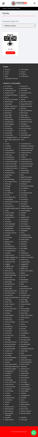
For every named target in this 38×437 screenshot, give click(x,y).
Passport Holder (25, 304)
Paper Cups (8, 302)
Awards (23, 99)
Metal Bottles (24, 279)
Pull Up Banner (25, 337)
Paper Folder (24, 302)
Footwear (23, 213)
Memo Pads (8, 277)
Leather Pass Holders (27, 257)
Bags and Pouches (26, 104)
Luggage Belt (24, 264)
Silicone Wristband (10, 357)
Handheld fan (9, 228)
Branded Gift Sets (26, 119)
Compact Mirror (9, 150)
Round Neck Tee (10, 346)
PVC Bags (8, 340)
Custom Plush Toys (26, 161)
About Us (7, 69)
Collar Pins (8, 148)
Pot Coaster (8, 328)
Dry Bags (7, 186)
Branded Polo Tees (26, 122)
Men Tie (23, 277)
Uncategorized (25, 395)
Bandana (23, 108)
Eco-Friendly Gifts (10, 197)
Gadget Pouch (25, 217)
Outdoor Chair (25, 297)
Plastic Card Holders (27, 315)
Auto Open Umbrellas (11, 99)
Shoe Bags (8, 355)
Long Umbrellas (25, 262)
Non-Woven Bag (10, 293)
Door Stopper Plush (11, 181)
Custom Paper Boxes (11, 161)
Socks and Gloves (26, 360)
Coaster (7, 144)
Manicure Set (9, 271)
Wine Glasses (9, 411)
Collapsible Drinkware (27, 146)
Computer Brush (10, 152)
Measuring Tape (10, 273)
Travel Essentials (10, 386)
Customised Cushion (11, 168)
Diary (22, 175)
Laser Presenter (25, 255)
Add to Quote (10, 52)
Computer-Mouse (26, 152)
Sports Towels (25, 364)
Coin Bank (8, 146)
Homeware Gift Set (10, 233)
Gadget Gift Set (9, 217)
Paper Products (9, 304)
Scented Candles (10, 349)
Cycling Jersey (9, 170)
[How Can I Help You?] (33, 432)
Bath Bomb (8, 113)
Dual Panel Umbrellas (27, 186)
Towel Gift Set (9, 384)
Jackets (7, 239)
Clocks (23, 139)
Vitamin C (8, 402)
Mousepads (24, 286)
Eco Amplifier (24, 188)
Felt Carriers (8, 204)
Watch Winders (25, 404)
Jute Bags (8, 244)
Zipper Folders (9, 420)
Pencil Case (8, 306)
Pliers (22, 320)
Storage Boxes (9, 371)
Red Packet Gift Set (10, 342)
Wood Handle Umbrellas (9, 414)
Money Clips (8, 286)
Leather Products (10, 259)
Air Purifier (24, 90)
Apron (7, 97)
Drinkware (24, 184)
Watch (7, 404)
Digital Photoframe (26, 177)
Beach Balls (8, 115)
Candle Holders (25, 126)
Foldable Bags (25, 206)
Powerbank (8, 331)
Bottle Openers (25, 117)
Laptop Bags (24, 253)
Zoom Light (24, 420)
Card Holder (8, 133)
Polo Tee (7, 324)
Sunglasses (8, 373)
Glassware (8, 222)
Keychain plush (9, 246)
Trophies (7, 393)
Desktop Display (10, 173)
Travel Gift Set (25, 386)
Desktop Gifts (11, 8)
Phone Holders (25, 308)
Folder (7, 210)
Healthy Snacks (9, 230)
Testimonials (24, 76)
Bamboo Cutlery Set (11, 106)
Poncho (23, 324)
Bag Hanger (8, 104)
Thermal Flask (25, 378)
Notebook (24, 293)
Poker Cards (24, 322)
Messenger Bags (10, 279)
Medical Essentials (10, 275)
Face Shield (24, 202)
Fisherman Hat (9, 206)
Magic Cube (24, 268)
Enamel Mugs (9, 199)
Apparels (23, 95)
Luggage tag (24, 266)
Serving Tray (8, 353)
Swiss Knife (24, 375)
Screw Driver (9, 351)
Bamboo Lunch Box (26, 106)
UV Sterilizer (8, 400)
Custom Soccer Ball (10, 164)
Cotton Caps (24, 155)
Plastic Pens (8, 320)
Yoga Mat (23, 417)
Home (6, 74)
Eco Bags (7, 190)
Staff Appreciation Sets (12, 366)
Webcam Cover (9, 407)
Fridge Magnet (9, 215)
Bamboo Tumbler (10, 108)
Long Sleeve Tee (10, 262)
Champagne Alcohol (11, 137)
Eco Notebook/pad (26, 193)
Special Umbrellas (26, 362)
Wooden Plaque (25, 413)
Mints (22, 284)
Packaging (8, 300)
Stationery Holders (10, 369)
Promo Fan (8, 333)
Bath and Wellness (26, 110)
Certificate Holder (26, 135)
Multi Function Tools (11, 291)
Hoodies (7, 235)
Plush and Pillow (10, 322)
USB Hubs (24, 398)
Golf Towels (24, 224)
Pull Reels (8, 337)
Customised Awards (11, 166)
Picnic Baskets (25, 311)
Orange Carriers (25, 295)
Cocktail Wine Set (26, 144)
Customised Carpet (26, 166)
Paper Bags (24, 300)
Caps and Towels (26, 128)
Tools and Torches (10, 382)
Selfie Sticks (24, 351)
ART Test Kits (24, 97)
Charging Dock (25, 137)
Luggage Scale (9, 266)
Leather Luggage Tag (11, 257)
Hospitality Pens (25, 235)
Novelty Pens (9, 295)
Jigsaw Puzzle (9, 242)
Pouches (23, 328)
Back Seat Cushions (27, 102)
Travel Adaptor (25, 384)
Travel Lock (8, 389)
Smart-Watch (9, 360)
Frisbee (23, 215)
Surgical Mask (25, 373)
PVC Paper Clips (25, 340)
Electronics (24, 197)
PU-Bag (23, 335)
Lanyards (8, 253)
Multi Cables (8, 288)
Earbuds (7, 188)
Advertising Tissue (10, 90)
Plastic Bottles (9, 315)
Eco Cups (23, 190)
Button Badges (9, 124)
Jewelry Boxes (25, 239)
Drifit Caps (8, 184)
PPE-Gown (24, 331)
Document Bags (9, 179)
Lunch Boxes (9, 268)
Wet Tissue (24, 407)
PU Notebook (25, 333)
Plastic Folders (25, 317)
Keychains (24, 246)
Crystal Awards (9, 157)
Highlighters (24, 230)
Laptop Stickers (9, 255)
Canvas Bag (8, 128)
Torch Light (24, 382)
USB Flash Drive (9, 398)
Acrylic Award (9, 88)
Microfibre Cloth (10, 284)
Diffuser (7, 177)
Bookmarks (8, 117)
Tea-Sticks (8, 378)
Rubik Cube (24, 346)
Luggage (7, 264)
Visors (22, 400)
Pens (22, 306)
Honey (23, 233)
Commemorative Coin (27, 148)
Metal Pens (24, 282)
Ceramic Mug (9, 135)
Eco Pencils (24, 195)
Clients (7, 72)
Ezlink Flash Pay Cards (11, 202)
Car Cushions (9, 131)
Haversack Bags (25, 228)
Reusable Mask (25, 344)
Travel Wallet (24, 391)
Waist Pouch (24, 402)
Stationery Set (25, 369)
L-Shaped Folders (10, 251)
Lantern (23, 251)
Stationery (24, 366)
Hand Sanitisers (25, 226)
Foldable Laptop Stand (11, 208)
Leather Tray (24, 259)
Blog (6, 76)
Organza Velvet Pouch (11, 297)
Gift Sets (7, 219)
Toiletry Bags (9, 380)
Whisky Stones (9, 409)
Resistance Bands (10, 344)
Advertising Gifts (26, 88)
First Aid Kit (24, 204)
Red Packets (24, 342)
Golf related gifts (10, 224)
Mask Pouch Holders (27, 271)
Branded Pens (9, 122)
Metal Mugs (8, 282)
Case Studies (25, 69)
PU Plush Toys (9, 335)
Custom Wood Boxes (27, 164)
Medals (23, 273)
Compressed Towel (26, 150)
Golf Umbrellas (9, 226)
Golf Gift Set (24, 222)
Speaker (7, 362)
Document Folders (26, 179)
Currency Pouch (9, 159)
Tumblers (23, 393)
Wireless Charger (26, 411)
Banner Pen (8, 110)
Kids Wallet (24, 248)
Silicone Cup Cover (26, 355)
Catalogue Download (11, 78)
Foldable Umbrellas (26, 208)
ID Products (8, 237)
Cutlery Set (24, 168)
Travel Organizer (26, 389)
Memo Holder (25, 275)
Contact (23, 72)
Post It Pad (24, 326)
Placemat (8, 313)
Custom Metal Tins (26, 159)
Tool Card (23, 380)
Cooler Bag (8, 155)
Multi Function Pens (26, 288)
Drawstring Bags (25, 181)
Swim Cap (8, 375)
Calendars (8, 126)
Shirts (22, 353)
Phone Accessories (10, 308)
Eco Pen (7, 195)
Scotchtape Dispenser (27, 349)
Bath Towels (24, 113)
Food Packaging (25, 210)
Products (5, 8)
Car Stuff (23, 131)
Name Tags (24, 291)
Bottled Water (9, 119)
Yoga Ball (7, 417)
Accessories (24, 86)
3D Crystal (8, 86)
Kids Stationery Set (10, 248)
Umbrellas (8, 395)
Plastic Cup (8, 317)
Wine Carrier (24, 409)
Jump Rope (24, 242)
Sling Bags (24, 357)
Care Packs (24, 133)
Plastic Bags (24, 313)
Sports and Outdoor (11, 364)
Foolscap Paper (9, 213)
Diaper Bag (8, 175)
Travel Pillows (9, 391)
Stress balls (24, 371)
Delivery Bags (25, 170)
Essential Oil (24, 199)
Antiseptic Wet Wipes (11, 95)
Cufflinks (23, 157)
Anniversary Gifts (26, 93)
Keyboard (24, 244)
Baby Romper (9, 102)
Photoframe (8, 311)
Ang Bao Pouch (9, 93)
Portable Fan (9, 326)
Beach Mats (24, 115)
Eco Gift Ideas (9, 193)
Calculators (24, 124)
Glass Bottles (25, 219)
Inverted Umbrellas (26, 237)
